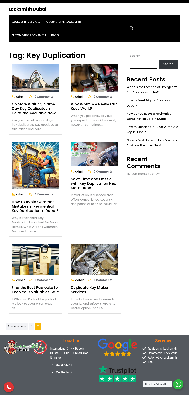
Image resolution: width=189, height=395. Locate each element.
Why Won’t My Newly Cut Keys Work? (94, 106)
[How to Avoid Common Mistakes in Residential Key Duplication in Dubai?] (35, 165)
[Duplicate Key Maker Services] (94, 259)
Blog (55, 35)
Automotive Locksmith (28, 35)
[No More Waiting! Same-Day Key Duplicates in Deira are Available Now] (35, 78)
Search (135, 56)
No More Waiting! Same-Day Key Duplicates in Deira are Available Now (34, 109)
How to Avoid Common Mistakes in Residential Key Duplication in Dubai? (35, 206)
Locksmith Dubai (28, 9)
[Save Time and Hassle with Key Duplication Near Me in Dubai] (94, 154)
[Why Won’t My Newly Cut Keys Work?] (94, 78)
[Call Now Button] (9, 387)
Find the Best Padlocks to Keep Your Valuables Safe (35, 290)
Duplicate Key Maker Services (90, 290)
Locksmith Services (26, 22)
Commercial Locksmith (63, 22)
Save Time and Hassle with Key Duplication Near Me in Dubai (94, 183)
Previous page (17, 326)
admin (20, 97)
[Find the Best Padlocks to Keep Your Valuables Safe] (35, 259)
